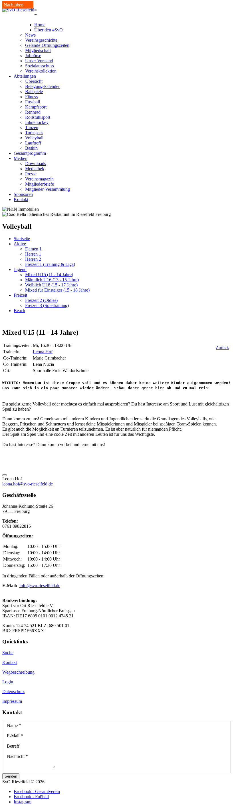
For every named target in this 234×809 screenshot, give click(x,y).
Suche (7, 652)
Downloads (35, 163)
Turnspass (34, 132)
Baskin (31, 148)
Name (14, 725)
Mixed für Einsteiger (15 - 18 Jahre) (57, 290)
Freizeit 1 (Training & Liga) (50, 264)
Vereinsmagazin (39, 178)
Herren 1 (33, 254)
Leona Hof (43, 351)
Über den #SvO (48, 29)
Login (7, 681)
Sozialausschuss (39, 65)
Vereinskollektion (41, 71)
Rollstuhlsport (37, 117)
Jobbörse (33, 55)
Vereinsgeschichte (41, 40)
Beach (19, 310)
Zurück (222, 347)
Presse (31, 173)
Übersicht (34, 81)
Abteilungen (25, 76)
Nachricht (17, 756)
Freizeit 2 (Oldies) (41, 300)
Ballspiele (34, 91)
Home (39, 24)
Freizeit (20, 295)
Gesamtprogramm (30, 153)
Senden (11, 776)
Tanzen (31, 127)
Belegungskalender (42, 86)
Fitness (31, 96)
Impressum (12, 701)
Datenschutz (13, 691)
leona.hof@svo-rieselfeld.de (27, 483)
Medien (20, 158)
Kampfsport (36, 107)
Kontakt (21, 199)
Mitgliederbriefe (39, 184)
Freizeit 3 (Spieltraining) (47, 305)
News (30, 35)
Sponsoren (23, 194)
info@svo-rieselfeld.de (39, 585)
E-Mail (15, 735)
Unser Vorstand (39, 60)
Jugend (20, 269)
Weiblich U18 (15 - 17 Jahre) (51, 284)
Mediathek (34, 168)
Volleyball (34, 137)
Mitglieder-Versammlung (47, 189)
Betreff (13, 746)
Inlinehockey (37, 122)
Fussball (32, 101)
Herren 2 (33, 259)
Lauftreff (33, 142)
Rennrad (33, 112)
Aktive (20, 243)
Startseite (22, 238)
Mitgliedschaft (38, 50)
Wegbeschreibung (18, 672)
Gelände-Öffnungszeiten (47, 45)
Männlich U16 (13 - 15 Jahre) (52, 279)
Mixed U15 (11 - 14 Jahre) (49, 274)
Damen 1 (33, 248)
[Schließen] (4, 475)
